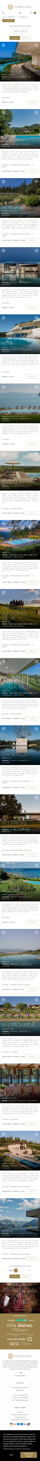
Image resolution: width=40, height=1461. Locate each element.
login (21, 1372)
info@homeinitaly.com (21, 1400)
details (31, 102)
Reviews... (28, 165)
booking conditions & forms (20, 1414)
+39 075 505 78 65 (22, 1395)
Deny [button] (11, 1455)
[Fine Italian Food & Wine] (26, 1344)
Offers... (15, 1052)
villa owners (21, 1376)
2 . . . (21, 1270)
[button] (17, 1448)
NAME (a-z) (23, 17)
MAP (26, 38)
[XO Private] (30, 1339)
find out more (20, 1310)
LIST (15, 38)
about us (20, 1412)
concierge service (20, 1417)
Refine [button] (9, 21)
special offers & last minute (20, 1419)
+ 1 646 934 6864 (22, 1397)
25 (29, 1270)
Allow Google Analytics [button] (28, 1455)
